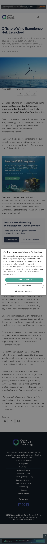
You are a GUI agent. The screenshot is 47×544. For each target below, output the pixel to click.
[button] (23, 291)
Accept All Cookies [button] (24, 280)
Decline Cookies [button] (24, 286)
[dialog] (23, 272)
